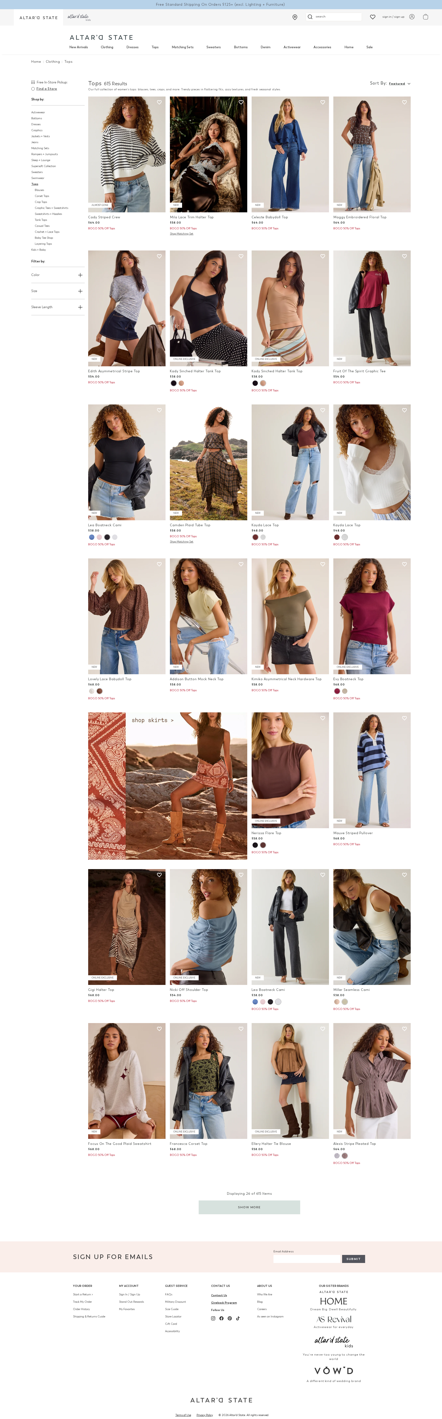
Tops (155, 47)
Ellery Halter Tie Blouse (271, 1144)
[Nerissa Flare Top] (290, 770)
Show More (249, 1207)
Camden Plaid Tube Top (190, 525)
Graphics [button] (36, 130)
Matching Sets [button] (40, 148)
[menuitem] (78, 47)
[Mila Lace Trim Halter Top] (208, 154)
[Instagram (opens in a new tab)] (213, 1318)
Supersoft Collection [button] (43, 166)
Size (34, 291)
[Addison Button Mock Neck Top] (208, 616)
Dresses (132, 47)
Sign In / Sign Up (129, 1294)
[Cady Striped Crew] (127, 154)
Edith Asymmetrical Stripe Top (114, 371)
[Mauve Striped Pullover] (372, 770)
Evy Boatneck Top (348, 679)
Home (349, 47)
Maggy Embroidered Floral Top (360, 217)
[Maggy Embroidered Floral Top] (372, 154)
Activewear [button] (38, 112)
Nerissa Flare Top (267, 833)
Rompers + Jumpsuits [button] (44, 154)
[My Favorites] (372, 16)
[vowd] (334, 1370)
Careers (262, 1309)
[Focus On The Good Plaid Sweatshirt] (127, 1081)
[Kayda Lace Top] (290, 462)
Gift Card (171, 1323)
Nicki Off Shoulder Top (189, 990)
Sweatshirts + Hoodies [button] (48, 214)
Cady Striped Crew (104, 217)
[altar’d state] (38, 17)
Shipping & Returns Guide (89, 1316)
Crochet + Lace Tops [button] (47, 231)
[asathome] (334, 1298)
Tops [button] (34, 184)
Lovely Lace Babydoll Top (109, 679)
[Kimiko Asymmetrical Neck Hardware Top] (290, 616)
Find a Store (46, 89)
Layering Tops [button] (43, 243)
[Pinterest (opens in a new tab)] (230, 1318)
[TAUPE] (337, 1001)
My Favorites (127, 1309)
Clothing (107, 47)
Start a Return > (83, 1294)
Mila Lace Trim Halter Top (192, 217)
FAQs (168, 1294)
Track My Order (82, 1301)
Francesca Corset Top (189, 1144)
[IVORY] (263, 537)
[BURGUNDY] (337, 691)
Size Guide (171, 1309)
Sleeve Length (41, 307)
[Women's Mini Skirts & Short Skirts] (167, 785)
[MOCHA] (181, 383)
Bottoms (241, 47)
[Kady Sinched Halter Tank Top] (208, 308)
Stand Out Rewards (131, 1301)
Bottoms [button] (36, 118)
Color (35, 275)
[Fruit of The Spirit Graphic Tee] (372, 308)
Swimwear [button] (37, 178)
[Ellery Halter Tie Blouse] (290, 1081)
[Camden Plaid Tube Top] (208, 462)
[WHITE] (114, 537)
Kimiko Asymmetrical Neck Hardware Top (287, 679)
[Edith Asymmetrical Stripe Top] (127, 308)
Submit (353, 1259)
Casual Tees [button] (42, 225)
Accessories (322, 47)
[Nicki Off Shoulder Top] (208, 927)
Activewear (292, 47)
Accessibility (172, 1331)
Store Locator (173, 1316)
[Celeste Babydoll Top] (290, 154)
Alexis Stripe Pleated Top (354, 1144)
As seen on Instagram (270, 1316)
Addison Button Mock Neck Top (197, 679)
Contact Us (220, 1286)
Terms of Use (183, 1415)
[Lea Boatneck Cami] (127, 462)
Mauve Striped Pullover (353, 833)
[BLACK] (173, 383)
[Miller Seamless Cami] (372, 927)
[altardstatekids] (79, 17)
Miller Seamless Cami (351, 990)
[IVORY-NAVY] (337, 1155)
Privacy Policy (205, 1415)
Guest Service (176, 1286)
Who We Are (264, 1294)
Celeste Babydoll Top (270, 217)
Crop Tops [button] (41, 202)
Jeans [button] (34, 142)
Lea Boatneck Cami (105, 525)
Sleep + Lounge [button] (40, 160)
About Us (264, 1286)
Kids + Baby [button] (38, 249)
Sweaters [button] (37, 172)
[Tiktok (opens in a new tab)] (238, 1318)
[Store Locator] (295, 17)
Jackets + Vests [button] (40, 136)
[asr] (334, 1318)
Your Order (82, 1286)
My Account (129, 1286)
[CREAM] (344, 691)
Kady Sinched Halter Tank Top (195, 371)
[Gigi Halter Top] (127, 927)
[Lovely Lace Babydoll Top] (127, 616)
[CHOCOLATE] (255, 537)
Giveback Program (224, 1302)
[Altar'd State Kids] (334, 1341)
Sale (369, 47)
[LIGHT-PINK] (99, 537)
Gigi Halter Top (101, 990)
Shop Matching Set (181, 233)
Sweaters (213, 47)
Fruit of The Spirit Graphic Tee (359, 371)
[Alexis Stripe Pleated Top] (372, 1081)
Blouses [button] (39, 190)
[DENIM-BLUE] (91, 537)
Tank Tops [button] (41, 220)
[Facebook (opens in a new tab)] (221, 1318)
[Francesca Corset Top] (208, 1081)
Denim (265, 47)
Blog (260, 1301)
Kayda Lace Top (265, 525)
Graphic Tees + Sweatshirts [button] (51, 208)
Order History (81, 1309)
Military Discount (175, 1301)
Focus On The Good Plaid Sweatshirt (119, 1144)
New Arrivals (78, 47)
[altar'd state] (101, 37)
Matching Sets (183, 47)
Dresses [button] (36, 124)
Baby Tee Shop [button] (44, 237)
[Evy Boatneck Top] (372, 616)
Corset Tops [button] (42, 196)
